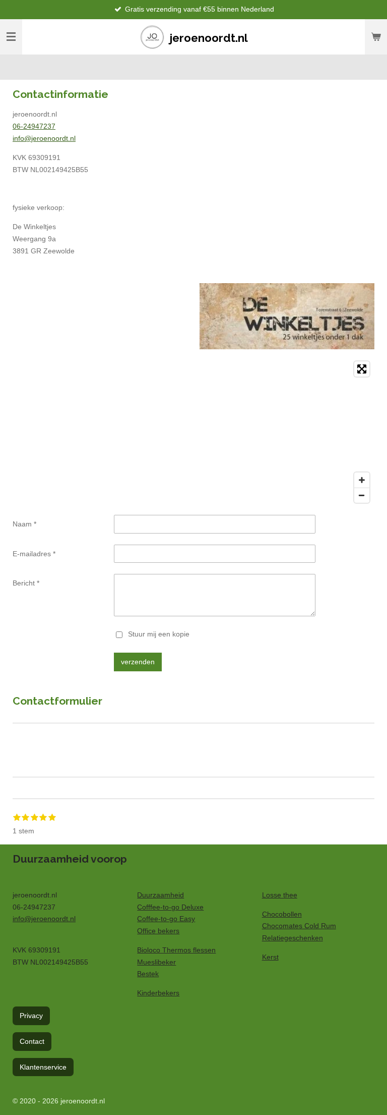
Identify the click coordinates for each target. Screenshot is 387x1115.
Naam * (24, 524)
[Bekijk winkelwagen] (376, 37)
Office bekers (158, 931)
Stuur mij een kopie (158, 634)
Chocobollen (282, 914)
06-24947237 (34, 126)
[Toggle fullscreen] (361, 369)
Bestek (148, 974)
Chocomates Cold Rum (299, 926)
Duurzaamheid (160, 895)
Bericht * (26, 583)
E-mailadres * (34, 554)
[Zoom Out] (361, 495)
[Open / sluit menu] (11, 37)
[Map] (193, 432)
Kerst (270, 957)
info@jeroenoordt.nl (44, 138)
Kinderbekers (158, 993)
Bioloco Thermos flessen (176, 950)
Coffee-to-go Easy (166, 919)
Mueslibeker (156, 962)
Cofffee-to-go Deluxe (170, 907)
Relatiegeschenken (292, 938)
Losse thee (279, 895)
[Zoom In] (361, 480)
